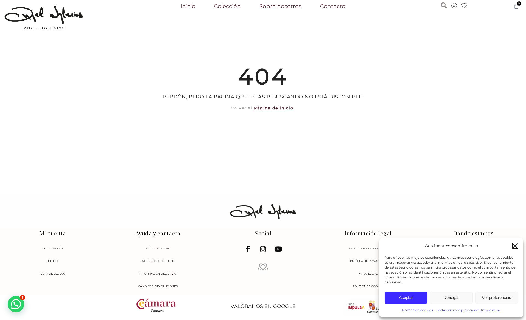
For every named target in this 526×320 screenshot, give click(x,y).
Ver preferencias (496, 297)
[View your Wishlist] (464, 5)
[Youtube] (278, 249)
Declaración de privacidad (457, 310)
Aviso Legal (368, 273)
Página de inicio (273, 108)
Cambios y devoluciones (158, 286)
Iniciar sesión (53, 248)
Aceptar (406, 297)
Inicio (188, 6)
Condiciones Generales (368, 248)
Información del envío (157, 273)
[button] (515, 246)
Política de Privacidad (368, 261)
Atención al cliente (158, 261)
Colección (227, 6)
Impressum (490, 310)
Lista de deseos (52, 273)
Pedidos (52, 261)
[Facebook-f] (248, 249)
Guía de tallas (158, 248)
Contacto (332, 6)
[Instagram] (263, 249)
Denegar (451, 297)
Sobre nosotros (280, 6)
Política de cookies (417, 310)
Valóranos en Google (263, 306)
